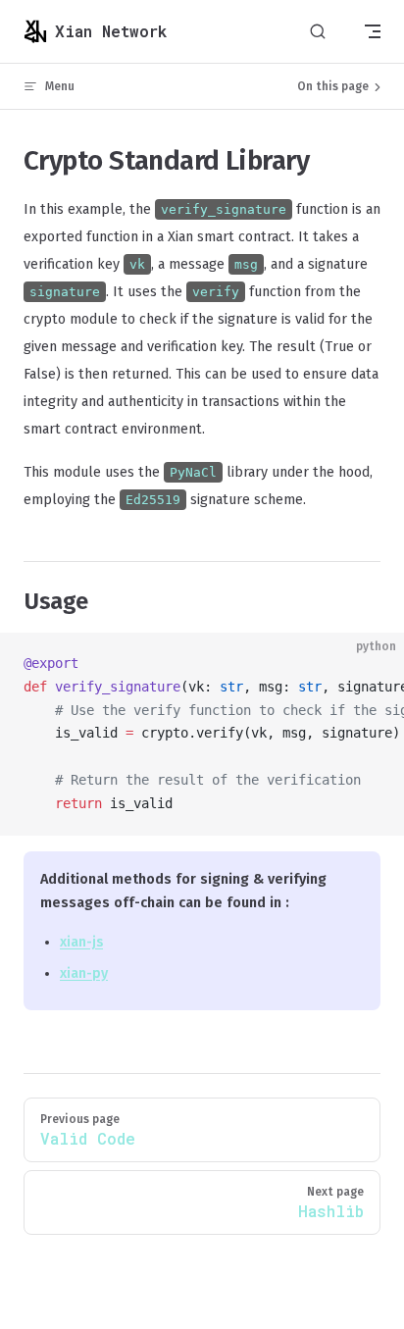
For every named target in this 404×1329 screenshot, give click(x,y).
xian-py (84, 973)
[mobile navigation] (372, 31)
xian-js (81, 942)
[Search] (317, 32)
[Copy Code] (372, 664)
